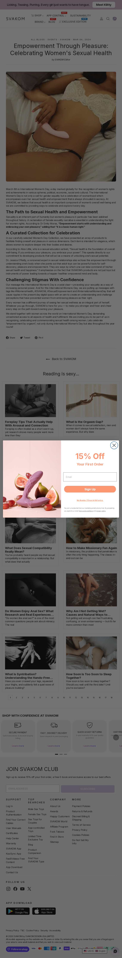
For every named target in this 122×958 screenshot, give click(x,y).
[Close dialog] (114, 445)
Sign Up (90, 489)
